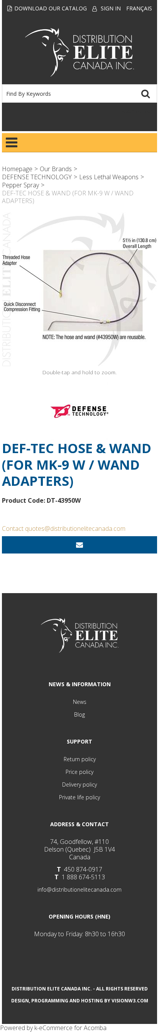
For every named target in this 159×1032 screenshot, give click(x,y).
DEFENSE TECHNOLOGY (37, 177)
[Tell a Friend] (79, 545)
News (79, 701)
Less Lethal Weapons (109, 177)
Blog (79, 714)
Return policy (80, 759)
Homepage (17, 169)
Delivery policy (79, 784)
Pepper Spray (20, 185)
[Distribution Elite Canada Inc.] (79, 52)
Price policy (79, 771)
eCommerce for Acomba (73, 1028)
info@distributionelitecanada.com (79, 889)
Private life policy (79, 797)
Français (139, 8)
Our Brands (56, 169)
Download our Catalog (50, 8)
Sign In (111, 8)
